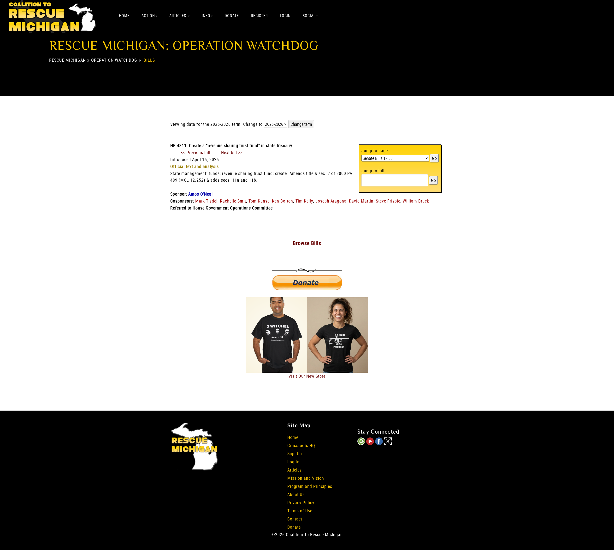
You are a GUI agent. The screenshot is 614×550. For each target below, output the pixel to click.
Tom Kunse (259, 201)
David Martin (361, 201)
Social (309, 15)
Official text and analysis (194, 166)
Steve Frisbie (388, 201)
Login (285, 15)
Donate (232, 15)
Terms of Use (299, 511)
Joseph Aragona (331, 201)
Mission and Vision (305, 478)
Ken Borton (282, 201)
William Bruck (416, 201)
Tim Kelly (304, 201)
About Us (296, 494)
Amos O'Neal (200, 194)
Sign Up (294, 453)
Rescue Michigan (67, 60)
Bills (149, 60)
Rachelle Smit (233, 201)
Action (148, 15)
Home (124, 15)
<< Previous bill (195, 152)
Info (206, 15)
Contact (294, 519)
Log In (293, 462)
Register (259, 15)
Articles (178, 15)
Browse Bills (307, 242)
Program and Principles (309, 486)
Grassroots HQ (301, 445)
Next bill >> (231, 152)
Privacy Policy (300, 502)
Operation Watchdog (114, 60)
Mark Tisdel (206, 201)
